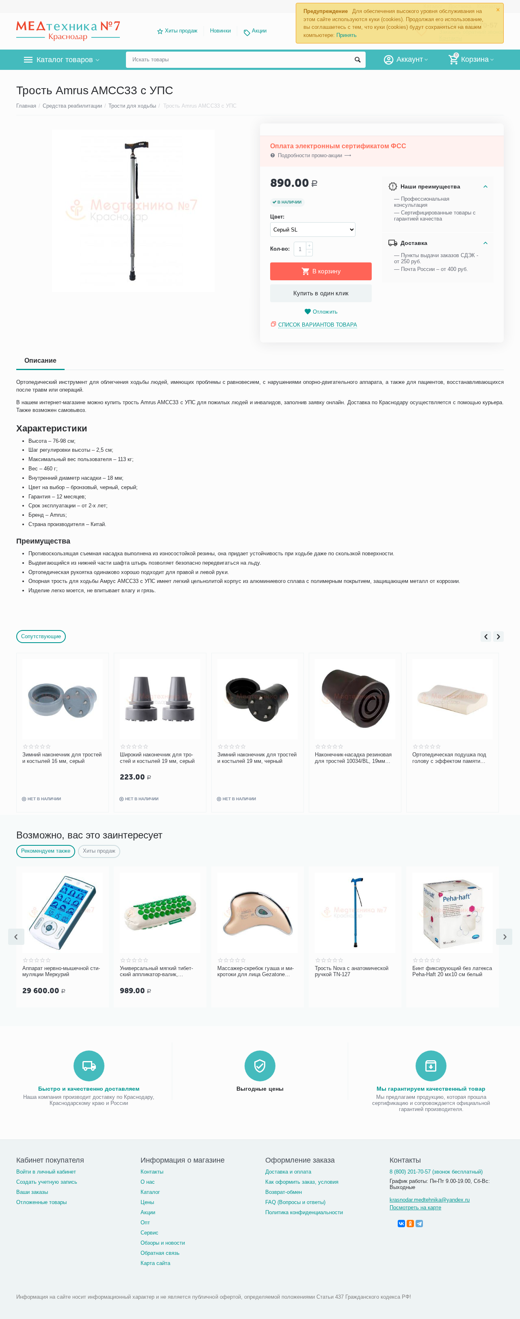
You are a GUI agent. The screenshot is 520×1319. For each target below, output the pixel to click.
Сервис (149, 1233)
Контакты (152, 1172)
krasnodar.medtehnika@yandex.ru (430, 1200)
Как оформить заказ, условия (301, 1182)
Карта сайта (155, 1263)
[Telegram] (419, 1223)
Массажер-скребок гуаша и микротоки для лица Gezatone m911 (255, 971)
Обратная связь (160, 1253)
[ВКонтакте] (401, 1223)
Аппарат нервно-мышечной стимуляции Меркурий (61, 971)
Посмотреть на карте (415, 1207)
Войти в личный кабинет (46, 1172)
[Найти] (357, 60)
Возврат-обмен (283, 1192)
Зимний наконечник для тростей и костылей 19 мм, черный (257, 758)
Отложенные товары (41, 1202)
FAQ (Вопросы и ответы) (295, 1202)
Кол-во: (280, 249)
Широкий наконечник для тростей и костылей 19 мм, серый (157, 758)
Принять (346, 35)
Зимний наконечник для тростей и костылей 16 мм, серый (62, 758)
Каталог (150, 1192)
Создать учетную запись (46, 1182)
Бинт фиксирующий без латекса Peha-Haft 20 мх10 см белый (452, 971)
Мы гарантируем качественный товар (431, 1088)
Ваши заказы (32, 1192)
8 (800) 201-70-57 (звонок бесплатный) (436, 1172)
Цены (147, 1202)
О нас (148, 1182)
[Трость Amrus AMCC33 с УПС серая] (133, 211)
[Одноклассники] (410, 1223)
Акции (259, 31)
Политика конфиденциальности (304, 1212)
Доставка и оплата (288, 1172)
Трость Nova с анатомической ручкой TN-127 (351, 971)
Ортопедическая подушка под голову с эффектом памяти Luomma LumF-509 (449, 758)
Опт (145, 1222)
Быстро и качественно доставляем (88, 1088)
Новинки (220, 31)
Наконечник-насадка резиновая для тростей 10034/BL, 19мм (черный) (353, 758)
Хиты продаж (181, 31)
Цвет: (277, 217)
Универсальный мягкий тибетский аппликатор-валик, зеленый (156, 971)
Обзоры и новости (163, 1243)
